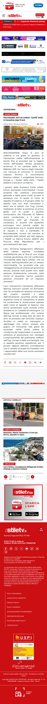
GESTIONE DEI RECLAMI (15, 616)
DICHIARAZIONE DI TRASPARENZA (19, 612)
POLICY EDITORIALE (14, 593)
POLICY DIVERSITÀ (13, 607)
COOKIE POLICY (12, 625)
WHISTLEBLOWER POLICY (16, 621)
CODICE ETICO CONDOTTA (16, 598)
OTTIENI (38, 5)
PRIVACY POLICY (13, 602)
